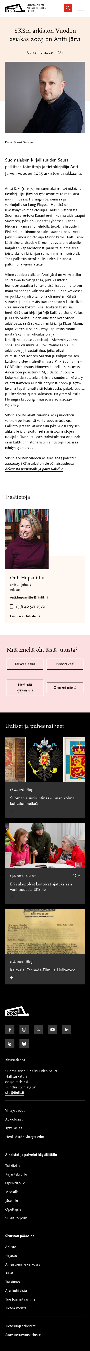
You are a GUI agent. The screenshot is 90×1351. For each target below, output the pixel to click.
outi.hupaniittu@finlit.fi (29, 597)
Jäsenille (11, 1200)
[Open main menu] (80, 8)
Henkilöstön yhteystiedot (24, 1137)
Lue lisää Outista (23, 616)
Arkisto (10, 1247)
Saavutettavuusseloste (23, 1335)
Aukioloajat (14, 1119)
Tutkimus (12, 1282)
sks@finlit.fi (14, 1093)
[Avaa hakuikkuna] (68, 8)
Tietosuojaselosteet (20, 1326)
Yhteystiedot (15, 1110)
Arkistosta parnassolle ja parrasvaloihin (34, 469)
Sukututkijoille (16, 1218)
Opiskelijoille (15, 1183)
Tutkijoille (12, 1165)
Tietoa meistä (16, 1308)
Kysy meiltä (13, 1128)
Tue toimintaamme (20, 1299)
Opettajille (13, 1209)
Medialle (11, 1192)
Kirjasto (11, 1255)
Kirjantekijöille (16, 1174)
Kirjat (9, 1273)
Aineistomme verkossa (23, 1264)
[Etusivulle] (17, 1015)
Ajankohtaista (16, 1290)
